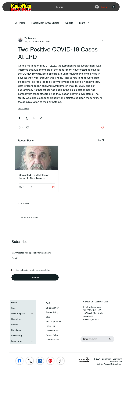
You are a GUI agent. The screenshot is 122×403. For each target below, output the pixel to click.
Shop (13, 308)
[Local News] (32, 341)
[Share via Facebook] (19, 118)
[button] (113, 7)
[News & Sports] (32, 313)
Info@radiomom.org (92, 307)
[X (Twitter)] (30, 361)
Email (14, 258)
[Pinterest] (50, 361)
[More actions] (102, 40)
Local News (23, 108)
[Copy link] (60, 361)
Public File (50, 326)
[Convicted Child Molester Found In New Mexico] (36, 158)
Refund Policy (52, 312)
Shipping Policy (52, 308)
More (82, 22)
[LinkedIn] (40, 361)
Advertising (16, 335)
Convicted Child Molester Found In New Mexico (34, 176)
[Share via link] (41, 118)
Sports (69, 22)
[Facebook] (19, 361)
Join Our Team (52, 339)
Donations (16, 330)
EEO (48, 317)
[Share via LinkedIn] (34, 118)
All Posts (20, 22)
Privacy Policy (52, 335)
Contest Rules (52, 330)
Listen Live (16, 319)
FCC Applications (53, 321)
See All (101, 140)
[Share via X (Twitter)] (26, 118)
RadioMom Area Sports (45, 22)
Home (14, 302)
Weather (15, 324)
